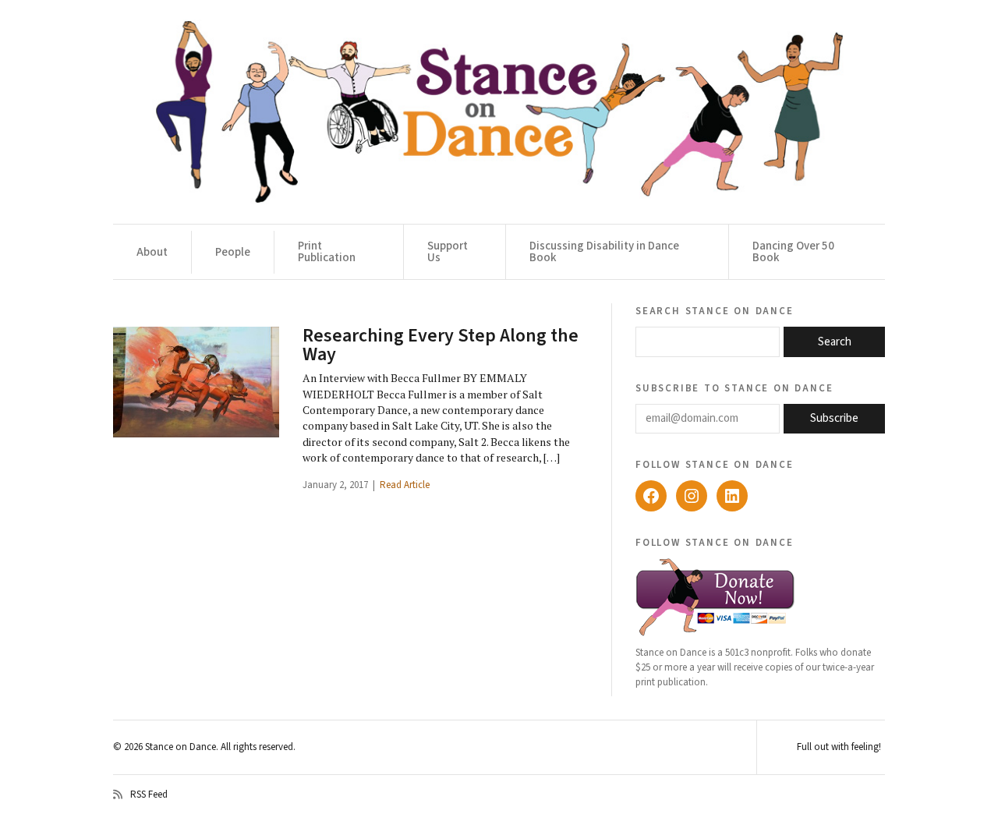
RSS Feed (149, 794)
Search (834, 342)
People (232, 252)
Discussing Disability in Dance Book (604, 252)
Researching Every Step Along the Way (441, 345)
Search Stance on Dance (714, 310)
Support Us (447, 252)
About (152, 252)
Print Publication (327, 252)
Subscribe (834, 418)
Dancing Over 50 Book (793, 252)
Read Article (405, 485)
